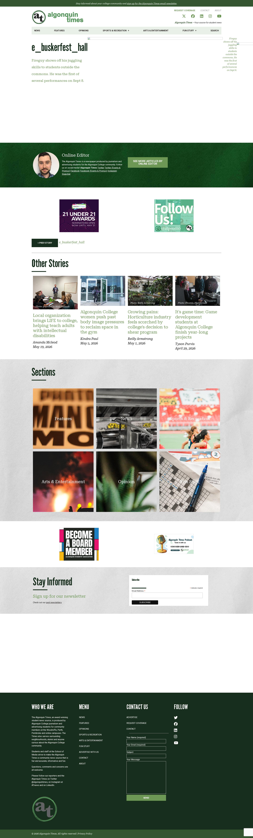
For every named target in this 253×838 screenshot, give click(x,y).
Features (59, 30)
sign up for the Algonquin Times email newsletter (152, 3)
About (218, 10)
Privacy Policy (85, 833)
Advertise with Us (89, 752)
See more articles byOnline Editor (147, 162)
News (37, 30)
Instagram (112, 171)
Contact (205, 10)
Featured (84, 723)
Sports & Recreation (114, 30)
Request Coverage (184, 10)
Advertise (131, 717)
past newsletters (54, 602)
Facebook (75, 171)
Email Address (138, 591)
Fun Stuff (188, 30)
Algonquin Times (183, 22)
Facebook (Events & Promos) (93, 171)
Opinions (84, 30)
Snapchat (66, 174)
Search (215, 30)
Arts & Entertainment (156, 30)
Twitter (101, 168)
